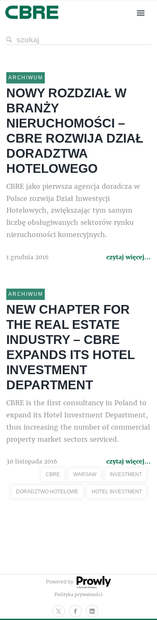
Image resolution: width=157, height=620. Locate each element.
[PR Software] (93, 587)
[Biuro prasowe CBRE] (32, 20)
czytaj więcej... (128, 257)
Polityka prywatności (78, 594)
